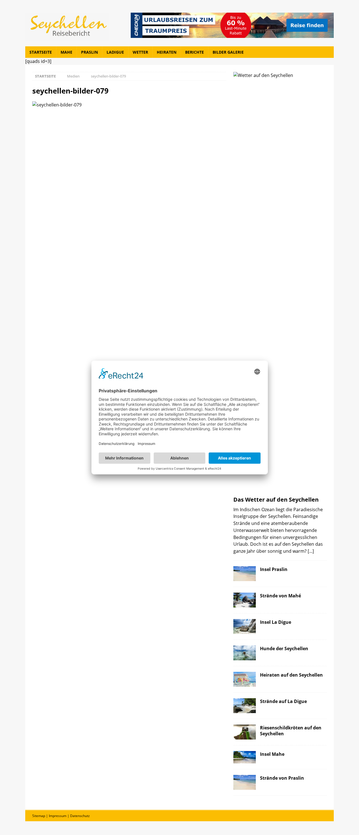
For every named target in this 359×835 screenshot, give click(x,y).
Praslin (89, 52)
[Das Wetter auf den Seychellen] (279, 282)
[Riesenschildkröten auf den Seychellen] (244, 732)
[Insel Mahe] (244, 757)
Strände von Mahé (280, 595)
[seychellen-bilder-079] (57, 104)
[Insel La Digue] (244, 626)
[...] (311, 551)
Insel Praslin (273, 569)
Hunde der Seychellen (284, 648)
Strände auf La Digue (283, 701)
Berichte (194, 52)
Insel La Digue (275, 622)
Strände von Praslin (282, 778)
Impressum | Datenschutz (69, 815)
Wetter (140, 52)
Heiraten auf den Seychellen (291, 675)
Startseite (40, 52)
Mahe (66, 52)
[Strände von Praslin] (244, 782)
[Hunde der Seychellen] (244, 652)
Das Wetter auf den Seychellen (276, 499)
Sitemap (38, 815)
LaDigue (115, 52)
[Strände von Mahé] (244, 600)
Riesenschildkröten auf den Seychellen (290, 730)
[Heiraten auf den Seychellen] (244, 679)
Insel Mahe (272, 754)
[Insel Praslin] (244, 573)
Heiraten (166, 52)
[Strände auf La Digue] (244, 705)
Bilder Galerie (228, 52)
